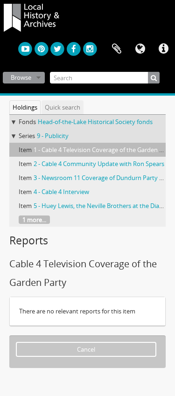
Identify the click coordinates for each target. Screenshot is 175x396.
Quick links (163, 49)
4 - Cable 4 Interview (61, 192)
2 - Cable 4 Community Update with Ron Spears (99, 164)
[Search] (154, 77)
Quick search (62, 107)
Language (140, 49)
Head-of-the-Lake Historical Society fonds (95, 122)
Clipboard (116, 49)
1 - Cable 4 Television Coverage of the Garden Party (104, 150)
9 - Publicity (53, 136)
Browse (21, 77)
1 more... (34, 219)
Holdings (25, 107)
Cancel (86, 349)
